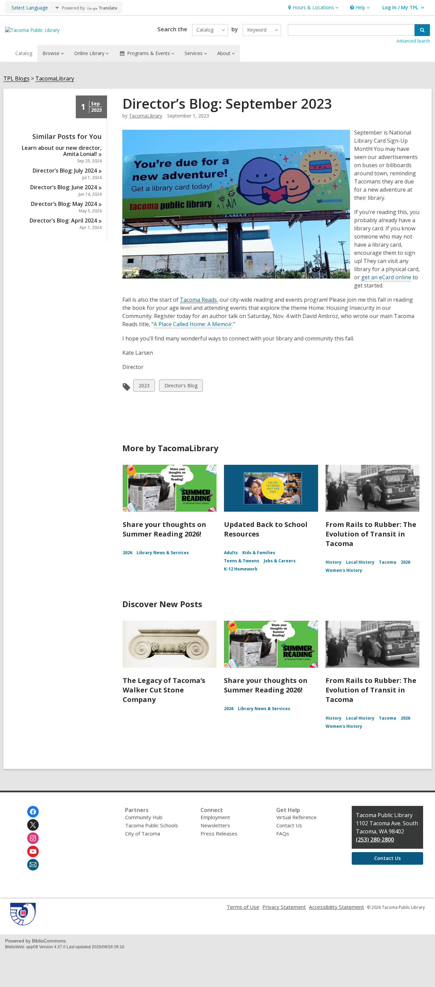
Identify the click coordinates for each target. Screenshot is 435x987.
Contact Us (289, 825)
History (334, 562)
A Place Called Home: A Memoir (193, 324)
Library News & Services (163, 553)
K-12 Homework (241, 569)
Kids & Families (258, 553)
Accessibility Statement (336, 906)
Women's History (344, 570)
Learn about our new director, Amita (62, 151)
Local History (360, 562)
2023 (144, 387)
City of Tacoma (142, 833)
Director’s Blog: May (64, 204)
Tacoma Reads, (199, 299)
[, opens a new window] (23, 923)
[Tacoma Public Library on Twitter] (33, 825)
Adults (231, 553)
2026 (127, 553)
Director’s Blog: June (63, 187)
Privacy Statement (284, 906)
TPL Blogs (16, 78)
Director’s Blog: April (63, 220)
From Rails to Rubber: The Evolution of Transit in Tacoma (371, 534)
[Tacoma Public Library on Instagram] (33, 838)
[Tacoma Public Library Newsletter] (33, 864)
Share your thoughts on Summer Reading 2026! (164, 529)
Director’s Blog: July (65, 170)
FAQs (282, 833)
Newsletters (215, 825)
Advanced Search (413, 41)
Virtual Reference (296, 817)
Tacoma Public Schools (151, 825)
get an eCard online (386, 277)
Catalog (23, 53)
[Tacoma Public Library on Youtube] (33, 851)
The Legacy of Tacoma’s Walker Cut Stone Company (164, 690)
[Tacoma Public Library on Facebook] (33, 811)
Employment (215, 817)
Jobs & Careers (280, 561)
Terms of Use (243, 906)
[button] (312, 7)
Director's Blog (180, 387)
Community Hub (143, 817)
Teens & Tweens (241, 561)
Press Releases (219, 833)
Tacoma (387, 562)
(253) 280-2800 (375, 839)
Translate (108, 8)
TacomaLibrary (54, 78)
